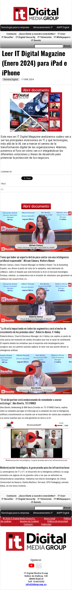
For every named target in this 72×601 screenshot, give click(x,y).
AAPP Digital (63, 27)
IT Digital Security (25, 37)
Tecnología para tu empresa (15, 27)
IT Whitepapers (62, 37)
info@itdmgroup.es (36, 584)
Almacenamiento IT (43, 27)
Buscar (67, 46)
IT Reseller (7, 37)
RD (2, 189)
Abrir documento (36, 90)
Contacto (11, 34)
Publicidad (46, 524)
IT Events (36, 40)
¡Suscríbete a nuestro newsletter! (37, 34)
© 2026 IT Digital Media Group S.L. (19, 518)
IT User (62, 34)
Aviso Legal (49, 518)
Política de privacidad (57, 521)
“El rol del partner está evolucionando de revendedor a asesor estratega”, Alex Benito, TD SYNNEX (31, 401)
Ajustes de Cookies (29, 521)
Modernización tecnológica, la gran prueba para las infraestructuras (34, 467)
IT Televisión (45, 37)
